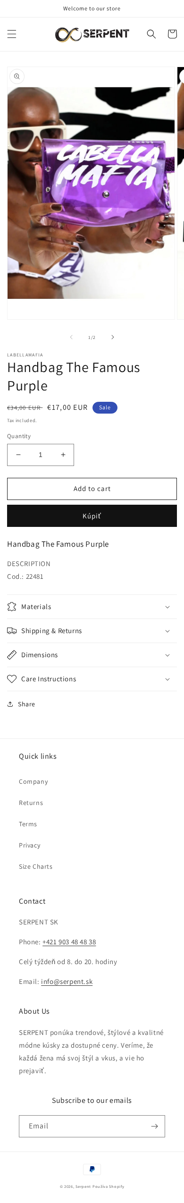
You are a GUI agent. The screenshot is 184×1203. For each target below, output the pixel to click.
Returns (31, 802)
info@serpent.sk (66, 981)
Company (33, 781)
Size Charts (36, 866)
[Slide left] (71, 337)
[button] (11, 34)
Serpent (83, 1186)
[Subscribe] (154, 1126)
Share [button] (26, 704)
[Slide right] (112, 337)
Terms (28, 824)
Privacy (29, 845)
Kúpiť (92, 515)
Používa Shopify (108, 1186)
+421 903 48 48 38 (69, 941)
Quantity (19, 436)
